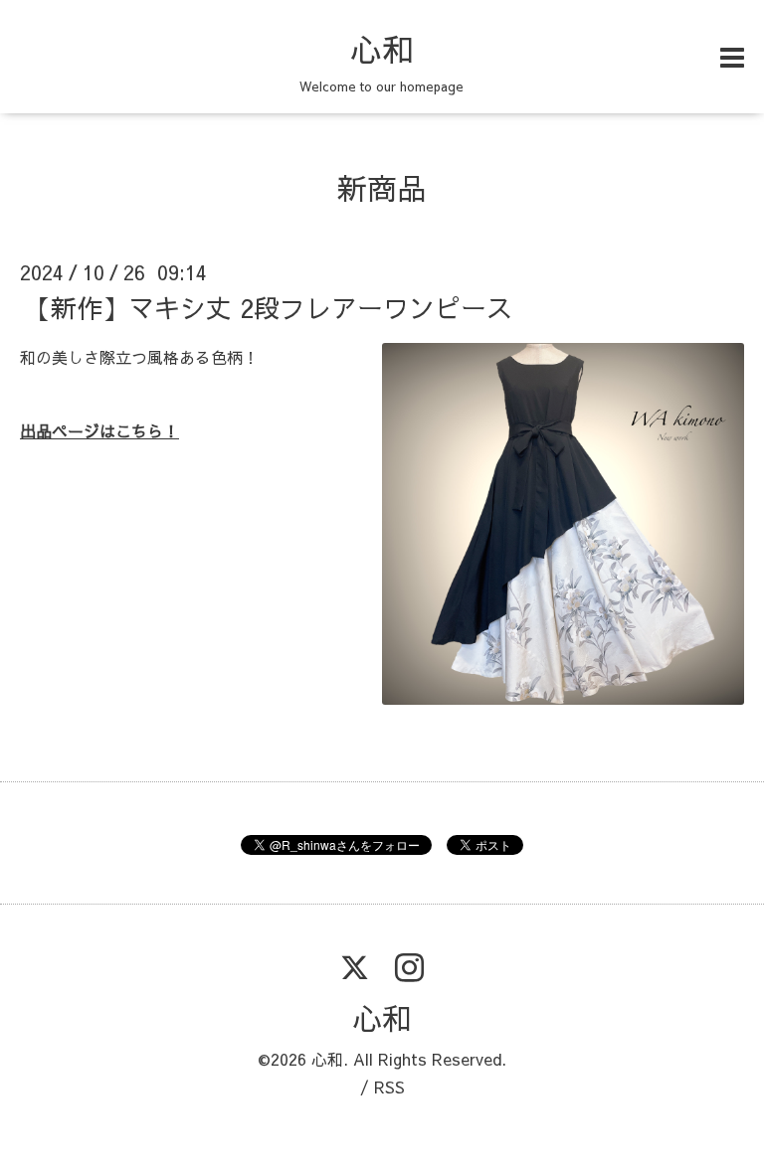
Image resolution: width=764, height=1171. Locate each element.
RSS (389, 1086)
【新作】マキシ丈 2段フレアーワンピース (268, 307)
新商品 (382, 187)
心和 (382, 49)
